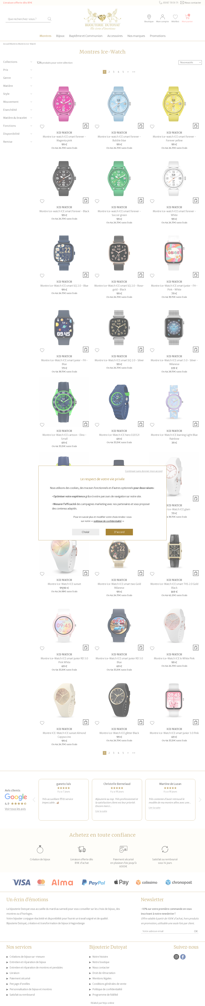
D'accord (119, 532)
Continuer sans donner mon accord (143, 471)
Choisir (86, 532)
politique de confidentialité (108, 521)
